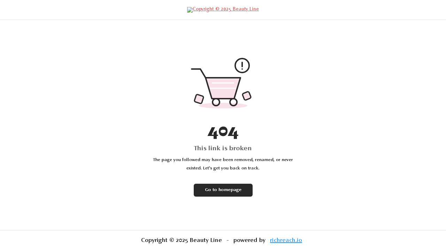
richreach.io (286, 240)
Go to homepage (223, 190)
